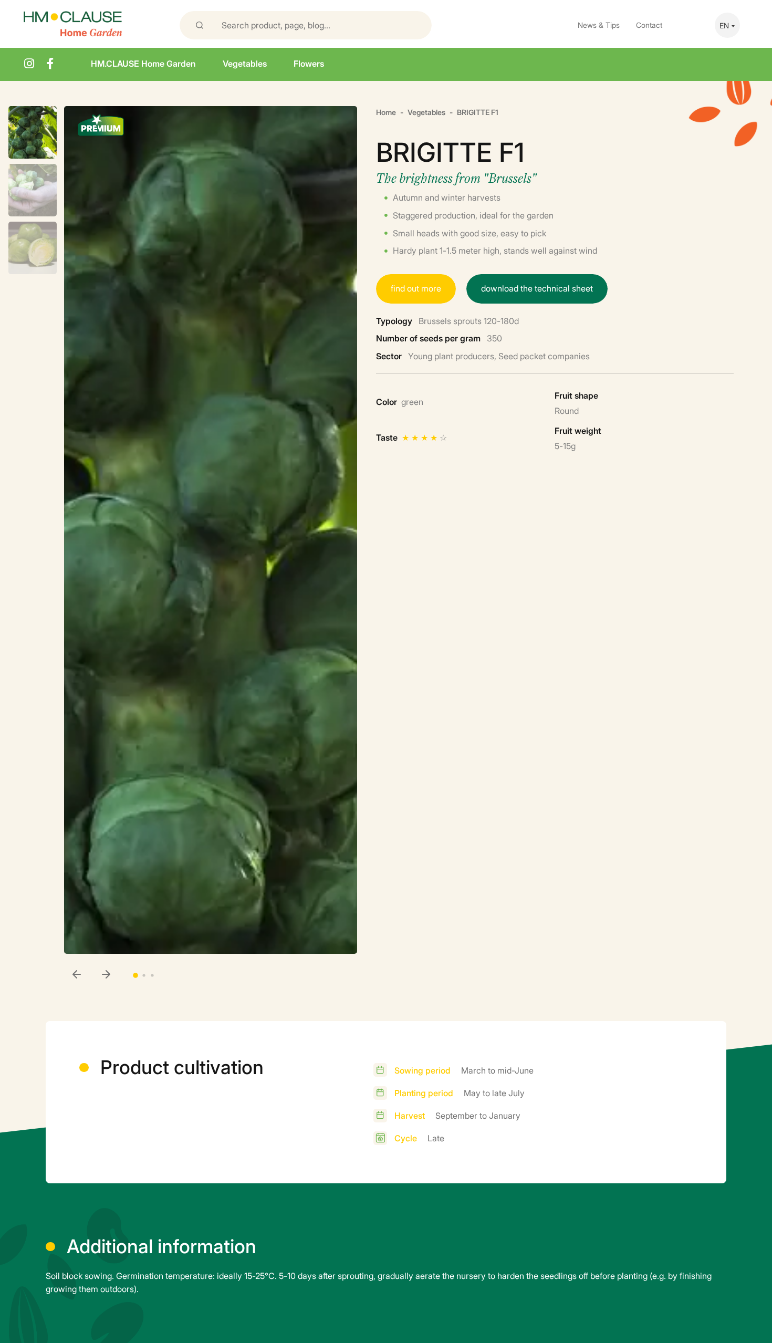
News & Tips (599, 24)
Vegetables (245, 63)
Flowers (309, 63)
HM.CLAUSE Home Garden (143, 63)
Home (386, 112)
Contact (649, 24)
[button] (106, 974)
